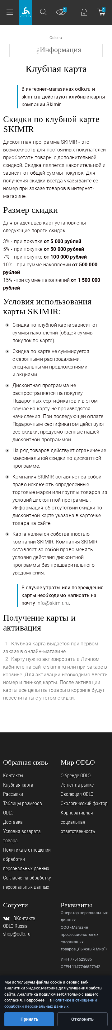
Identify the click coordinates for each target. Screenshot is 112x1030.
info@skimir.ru (52, 603)
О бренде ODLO (76, 776)
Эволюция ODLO (77, 794)
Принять (29, 1019)
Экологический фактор (84, 803)
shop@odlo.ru (16, 934)
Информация (60, 50)
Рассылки (13, 794)
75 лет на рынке (77, 785)
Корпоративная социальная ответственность (78, 822)
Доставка (13, 822)
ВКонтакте (24, 918)
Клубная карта (18, 785)
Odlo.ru (55, 37)
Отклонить (82, 1019)
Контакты (13, 776)
